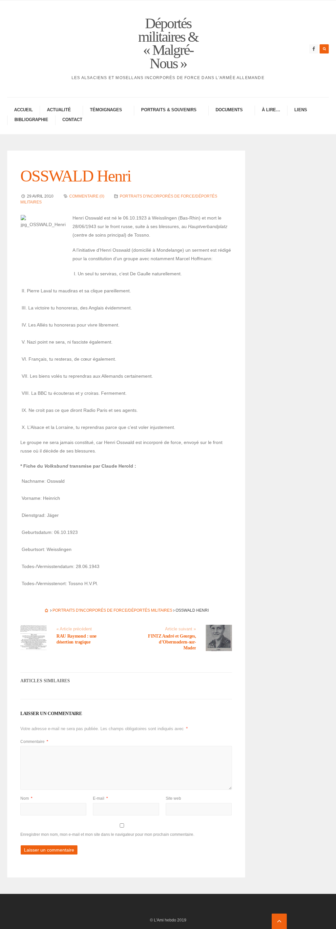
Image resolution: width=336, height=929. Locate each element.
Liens (300, 109)
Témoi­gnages (106, 109)
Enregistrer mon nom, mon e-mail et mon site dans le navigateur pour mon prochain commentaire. (107, 834)
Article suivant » (180, 629)
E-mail (100, 798)
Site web (173, 798)
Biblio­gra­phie (31, 119)
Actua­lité (59, 109)
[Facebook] (313, 48)
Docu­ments (229, 109)
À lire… (271, 109)
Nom (26, 798)
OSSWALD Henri (75, 176)
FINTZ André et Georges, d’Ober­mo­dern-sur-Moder (172, 642)
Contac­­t (72, 119)
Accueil (23, 109)
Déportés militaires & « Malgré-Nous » (168, 43)
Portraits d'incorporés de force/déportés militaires (112, 610)
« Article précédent (74, 629)
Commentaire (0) (86, 196)
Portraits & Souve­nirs (169, 109)
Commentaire (34, 741)
